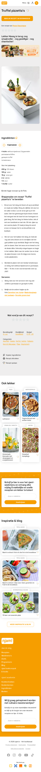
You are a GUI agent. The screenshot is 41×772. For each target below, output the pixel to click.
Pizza (18, 344)
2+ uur (5, 334)
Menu (24, 3)
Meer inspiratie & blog (20, 624)
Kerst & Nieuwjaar (9, 344)
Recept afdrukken (12, 358)
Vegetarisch (25, 344)
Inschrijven (20, 502)
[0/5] (8, 30)
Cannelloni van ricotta (15, 292)
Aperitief (6, 341)
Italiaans (30, 341)
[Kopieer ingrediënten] (16, 138)
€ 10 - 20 (30, 334)
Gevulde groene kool (22, 295)
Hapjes (12, 341)
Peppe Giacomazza (19, 26)
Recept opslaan (11, 363)
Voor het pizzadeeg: (8, 165)
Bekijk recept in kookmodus (17, 19)
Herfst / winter (21, 341)
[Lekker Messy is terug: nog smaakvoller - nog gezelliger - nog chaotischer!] (20, 51)
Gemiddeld (19, 334)
